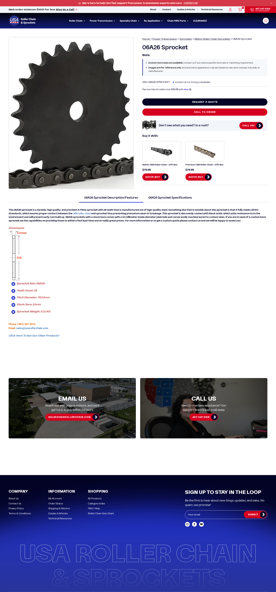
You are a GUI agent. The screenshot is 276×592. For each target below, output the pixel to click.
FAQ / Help (94, 508)
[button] (266, 21)
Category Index (96, 503)
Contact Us (15, 503)
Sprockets (186, 39)
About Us (14, 498)
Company (18, 491)
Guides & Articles (58, 513)
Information (61, 491)
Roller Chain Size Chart (101, 513)
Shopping (98, 491)
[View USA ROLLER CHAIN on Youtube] (201, 524)
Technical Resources (60, 518)
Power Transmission (164, 39)
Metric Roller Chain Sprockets (212, 39)
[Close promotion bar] (271, 3)
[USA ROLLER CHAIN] (22, 20)
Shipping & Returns (59, 508)
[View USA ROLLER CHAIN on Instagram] (187, 524)
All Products (95, 498)
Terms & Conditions (20, 513)
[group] (138, 3)
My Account (55, 498)
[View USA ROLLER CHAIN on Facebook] (194, 524)
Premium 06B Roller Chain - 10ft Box (204, 164)
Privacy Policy (16, 508)
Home (146, 39)
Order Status (55, 503)
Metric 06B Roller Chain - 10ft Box (159, 164)
